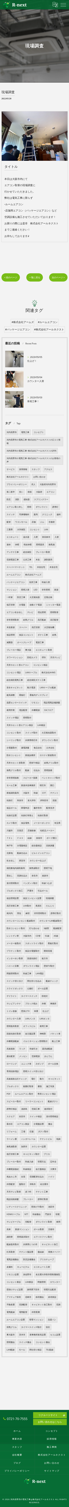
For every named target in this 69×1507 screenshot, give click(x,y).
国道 (55, 800)
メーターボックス (42, 823)
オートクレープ (24, 642)
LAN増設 (40, 973)
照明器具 (40, 544)
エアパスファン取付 (43, 1237)
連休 (9, 544)
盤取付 (22, 1184)
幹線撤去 (37, 1214)
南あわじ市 (12, 1176)
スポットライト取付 (34, 943)
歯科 (59, 514)
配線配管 (57, 928)
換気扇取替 (12, 1146)
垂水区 (10, 1124)
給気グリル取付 (51, 762)
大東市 (53, 1169)
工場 (23, 1131)
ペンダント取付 (30, 883)
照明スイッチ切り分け (33, 1071)
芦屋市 (30, 890)
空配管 (28, 1222)
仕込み (37, 770)
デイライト (12, 996)
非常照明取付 (40, 913)
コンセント (35, 529)
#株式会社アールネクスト (49, 329)
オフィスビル (29, 1026)
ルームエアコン (14, 574)
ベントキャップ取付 (51, 778)
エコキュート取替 (44, 650)
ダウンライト (42, 507)
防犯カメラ (32, 657)
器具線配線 (47, 1048)
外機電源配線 (13, 1041)
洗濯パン (52, 1319)
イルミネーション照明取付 (35, 1041)
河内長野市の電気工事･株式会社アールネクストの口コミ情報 (33, 441)
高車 (9, 1229)
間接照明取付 (13, 973)
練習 (28, 913)
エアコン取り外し (15, 507)
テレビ (30, 612)
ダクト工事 (43, 635)
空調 (58, 1304)
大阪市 (26, 793)
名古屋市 (44, 1184)
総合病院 (27, 552)
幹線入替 (46, 582)
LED (35, 589)
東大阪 (28, 650)
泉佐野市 (27, 1274)
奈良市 (35, 875)
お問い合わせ (39, 477)
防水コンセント (14, 755)
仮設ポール (12, 808)
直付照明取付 (13, 883)
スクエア (11, 1116)
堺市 (44, 657)
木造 (38, 559)
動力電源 (31, 687)
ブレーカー (28, 1199)
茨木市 (22, 1334)
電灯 (33, 1079)
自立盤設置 (30, 1033)
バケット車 (55, 1033)
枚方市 (45, 958)
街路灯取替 (43, 815)
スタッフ (36, 469)
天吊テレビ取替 (14, 1191)
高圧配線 (42, 620)
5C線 (47, 936)
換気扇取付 (34, 868)
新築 (56, 589)
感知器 (27, 499)
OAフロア (48, 710)
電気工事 (25, 432)
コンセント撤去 (43, 1342)
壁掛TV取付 (49, 966)
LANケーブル (31, 672)
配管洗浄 (50, 808)
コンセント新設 (14, 1282)
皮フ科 (28, 1191)
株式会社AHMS (48, 672)
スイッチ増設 (13, 717)
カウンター (55, 1282)
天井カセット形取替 (16, 762)
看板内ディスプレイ (39, 695)
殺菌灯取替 (28, 1086)
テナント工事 (42, 1191)
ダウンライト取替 (44, 1222)
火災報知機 (49, 627)
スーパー (23, 627)
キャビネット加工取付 (42, 1304)
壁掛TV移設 (34, 762)
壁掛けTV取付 (37, 1206)
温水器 (26, 537)
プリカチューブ (47, 1259)
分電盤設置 (39, 1124)
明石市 (43, 785)
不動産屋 (11, 1304)
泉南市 (39, 838)
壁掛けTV (25, 1011)
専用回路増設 (13, 1071)
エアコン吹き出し (15, 612)
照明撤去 (11, 1342)
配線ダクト (53, 1101)
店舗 (34, 522)
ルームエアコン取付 (24, 1094)
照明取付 (27, 717)
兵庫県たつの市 (30, 1244)
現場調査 (50, 898)
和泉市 (20, 800)
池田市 (51, 1206)
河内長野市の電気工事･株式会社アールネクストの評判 (31, 450)
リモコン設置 (13, 1274)
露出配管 (11, 1056)
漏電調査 (25, 747)
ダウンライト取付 (50, 740)
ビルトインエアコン (41, 853)
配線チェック (52, 981)
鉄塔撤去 (40, 1297)
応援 (32, 1131)
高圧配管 (54, 620)
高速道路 (11, 1048)
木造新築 (11, 627)
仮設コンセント (26, 635)
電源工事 (40, 642)
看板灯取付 (53, 943)
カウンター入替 (14, 1018)
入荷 (36, 537)
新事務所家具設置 (38, 1334)
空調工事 (36, 1109)
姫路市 (45, 875)
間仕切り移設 (35, 1349)
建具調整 (11, 695)
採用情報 (23, 469)
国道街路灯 (32, 958)
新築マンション (22, 1229)
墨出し (10, 875)
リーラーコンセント (34, 1101)
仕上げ (46, 1011)
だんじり (50, 905)
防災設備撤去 (29, 1259)
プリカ (47, 1154)
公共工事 (27, 559)
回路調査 (50, 845)
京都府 (52, 522)
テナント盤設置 (26, 1252)
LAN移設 (41, 725)
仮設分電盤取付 (32, 951)
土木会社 (50, 747)
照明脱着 (48, 770)
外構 (44, 1003)
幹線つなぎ (47, 883)
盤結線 (41, 1252)
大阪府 (39, 492)
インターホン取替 (15, 958)
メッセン (23, 1056)
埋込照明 (42, 612)
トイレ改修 (12, 1011)
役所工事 (33, 582)
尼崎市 (28, 1297)
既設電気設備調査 (52, 702)
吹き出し (11, 860)
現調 (58, 1139)
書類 (40, 1086)
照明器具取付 (23, 1237)
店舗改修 (32, 830)
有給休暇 (28, 544)
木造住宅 (41, 567)
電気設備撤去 (13, 1259)
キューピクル (23, 1267)
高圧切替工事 (13, 905)
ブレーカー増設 (14, 650)
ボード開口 (52, 838)
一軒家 (10, 597)
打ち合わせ (34, 928)
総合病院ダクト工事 (36, 680)
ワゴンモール (21, 522)
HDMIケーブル (13, 1214)
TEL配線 (49, 1349)
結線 (30, 838)
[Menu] (63, 5)
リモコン (35, 702)
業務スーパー (54, 1252)
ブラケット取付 (14, 951)
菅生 (19, 913)
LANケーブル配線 (48, 687)
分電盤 (22, 604)
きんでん (48, 1056)
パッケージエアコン (16, 582)
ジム (42, 522)
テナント (54, 793)
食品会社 (38, 747)
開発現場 (48, 951)
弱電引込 (42, 1161)
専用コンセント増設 (47, 1094)
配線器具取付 (13, 1244)
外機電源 (36, 710)
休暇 (17, 544)
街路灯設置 (12, 815)
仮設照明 (11, 635)
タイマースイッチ (29, 996)
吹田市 (22, 1116)
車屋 (36, 1011)
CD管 (38, 936)
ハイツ (51, 1176)
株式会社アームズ (33, 574)
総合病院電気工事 (15, 680)
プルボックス (13, 1086)
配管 (9, 522)
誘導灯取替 (43, 1199)
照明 (29, 507)
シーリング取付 (14, 740)
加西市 (24, 1146)
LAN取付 (27, 905)
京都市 (51, 1229)
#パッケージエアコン (17, 329)
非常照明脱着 (13, 778)
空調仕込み (22, 875)
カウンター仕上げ (38, 860)
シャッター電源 (53, 604)
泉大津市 (32, 800)
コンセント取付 (14, 732)
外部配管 (11, 1184)
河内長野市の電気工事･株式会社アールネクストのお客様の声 (33, 460)
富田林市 (46, 537)
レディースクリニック (17, 1206)
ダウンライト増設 (31, 966)
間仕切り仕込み (34, 981)
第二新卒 (11, 492)
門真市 (48, 1214)
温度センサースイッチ (17, 702)
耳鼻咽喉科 (24, 514)
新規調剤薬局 (13, 793)
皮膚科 (10, 1267)
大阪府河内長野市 (48, 484)
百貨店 (20, 830)
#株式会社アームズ (23, 322)
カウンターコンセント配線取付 (21, 921)
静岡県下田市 (33, 1289)
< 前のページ (10, 277)
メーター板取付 (14, 943)
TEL (31, 567)
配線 (27, 770)
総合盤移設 (37, 845)
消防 (17, 499)
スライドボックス (15, 988)
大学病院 (21, 529)
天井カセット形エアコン (18, 665)
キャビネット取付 (31, 1154)
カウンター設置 (39, 1146)
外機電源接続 (13, 1169)
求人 (33, 484)
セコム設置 (55, 1334)
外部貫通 (36, 1312)
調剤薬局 (48, 559)
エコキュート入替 (42, 1267)
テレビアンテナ (14, 1003)
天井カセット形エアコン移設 (20, 725)
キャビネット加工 (50, 1244)
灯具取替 (11, 1252)
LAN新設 (29, 1282)
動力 (42, 1079)
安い (21, 492)
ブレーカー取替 (43, 552)
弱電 (58, 1214)
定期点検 (48, 597)
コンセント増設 (14, 672)
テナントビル (46, 1139)
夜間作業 (11, 710)
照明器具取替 (13, 1026)
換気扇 (52, 544)
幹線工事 (27, 973)
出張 (23, 1176)
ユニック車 (26, 1063)
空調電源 (36, 1056)
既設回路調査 (13, 1199)
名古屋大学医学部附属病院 (48, 1274)
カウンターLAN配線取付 (50, 921)
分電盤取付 (12, 747)
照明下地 (48, 868)
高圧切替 (36, 627)
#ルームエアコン (48, 322)
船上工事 (56, 1041)
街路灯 (10, 800)
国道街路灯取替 (14, 1033)
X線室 (46, 928)
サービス (11, 469)
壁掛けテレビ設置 (15, 1289)
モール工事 (12, 785)
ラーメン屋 (12, 1139)
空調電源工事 (13, 559)
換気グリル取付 (14, 770)
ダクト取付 (43, 1131)
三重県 (10, 529)
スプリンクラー (41, 499)
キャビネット (54, 1079)
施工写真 (50, 1086)
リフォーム (12, 1131)
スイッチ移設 (36, 1116)
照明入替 (25, 589)
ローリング (12, 1063)
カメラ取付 (12, 823)
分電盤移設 (22, 845)
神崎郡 (43, 1033)
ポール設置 (43, 988)
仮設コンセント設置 (32, 898)
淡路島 (24, 1109)
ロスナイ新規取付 (48, 755)
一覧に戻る (34, 277)
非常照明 (46, 589)
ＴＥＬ (10, 838)
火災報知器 (35, 597)
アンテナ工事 (13, 552)
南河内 (10, 913)
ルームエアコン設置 (16, 1319)
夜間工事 (44, 1026)
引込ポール (43, 890)
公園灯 (30, 988)
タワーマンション (15, 657)
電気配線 (11, 1312)
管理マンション (36, 1319)
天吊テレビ (55, 657)
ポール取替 (39, 1229)
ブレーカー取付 (14, 1161)
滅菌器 (10, 642)
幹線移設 (27, 1169)
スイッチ (11, 514)
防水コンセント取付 (16, 928)
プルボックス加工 (15, 890)
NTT (26, 1214)
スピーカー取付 (14, 1101)
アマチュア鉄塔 (14, 1297)
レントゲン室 (13, 936)
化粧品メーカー (47, 830)
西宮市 (22, 860)
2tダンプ (40, 1063)
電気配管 (23, 1312)
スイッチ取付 (31, 732)
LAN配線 (11, 1349)
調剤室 (10, 1237)
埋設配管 (23, 710)
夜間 (58, 1222)
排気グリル (12, 1327)
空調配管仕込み (37, 1176)
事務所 (53, 1003)
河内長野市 (12, 432)
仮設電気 (25, 823)
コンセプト (39, 432)
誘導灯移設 (12, 1109)
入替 (57, 537)
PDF (8, 1094)
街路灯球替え (27, 815)
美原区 (39, 905)
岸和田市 (44, 800)
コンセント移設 (40, 665)
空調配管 (23, 1304)
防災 (9, 499)
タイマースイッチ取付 (31, 1327)
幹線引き (34, 1048)
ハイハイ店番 (13, 966)
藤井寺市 (38, 808)
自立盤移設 (41, 1169)
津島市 (33, 1184)
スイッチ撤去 (25, 1342)
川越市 (10, 830)
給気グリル (28, 620)
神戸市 (10, 845)
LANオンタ (44, 1018)
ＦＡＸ (20, 838)
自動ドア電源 (36, 604)
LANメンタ (30, 1018)
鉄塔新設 (52, 1297)
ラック (22, 1048)
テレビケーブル (14, 1222)
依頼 (30, 492)
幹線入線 (29, 1161)
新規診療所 (30, 755)
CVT (44, 793)
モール (22, 1349)
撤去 (50, 1124)
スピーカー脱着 (30, 778)
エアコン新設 (23, 1124)
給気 (54, 635)
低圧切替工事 (13, 1154)
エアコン (51, 492)
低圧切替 (11, 604)
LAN (46, 529)
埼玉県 (57, 823)
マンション (12, 589)
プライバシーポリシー (17, 484)
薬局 (36, 514)
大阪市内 (27, 936)
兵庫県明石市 (31, 740)
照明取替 (54, 612)
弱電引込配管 (50, 1289)
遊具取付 (48, 1109)
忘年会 (53, 1161)
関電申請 (25, 808)
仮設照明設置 (13, 898)
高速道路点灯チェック (17, 1079)
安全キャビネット (15, 687)
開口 (52, 785)
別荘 (48, 1327)
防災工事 (21, 597)
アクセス (48, 469)
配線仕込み (22, 853)
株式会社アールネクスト (18, 477)
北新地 (10, 853)
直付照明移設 (52, 1116)
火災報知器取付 (49, 732)
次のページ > (58, 277)
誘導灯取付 (56, 913)
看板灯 (22, 695)
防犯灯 (45, 996)
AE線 (56, 936)
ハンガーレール (28, 1139)
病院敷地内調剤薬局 (16, 868)
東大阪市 (11, 1334)
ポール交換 (53, 1063)
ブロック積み (31, 1003)
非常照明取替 (13, 620)
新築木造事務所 (28, 785)
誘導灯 (55, 507)
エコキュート (13, 537)
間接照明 (42, 1282)
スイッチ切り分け (15, 981)
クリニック (47, 514)
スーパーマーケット (16, 567)
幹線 (36, 793)
